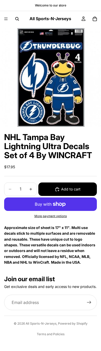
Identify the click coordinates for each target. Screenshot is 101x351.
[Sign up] (89, 302)
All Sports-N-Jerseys (41, 323)
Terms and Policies (50, 334)
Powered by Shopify (73, 323)
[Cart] (94, 19)
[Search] (17, 19)
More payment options (50, 216)
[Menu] (6, 19)
